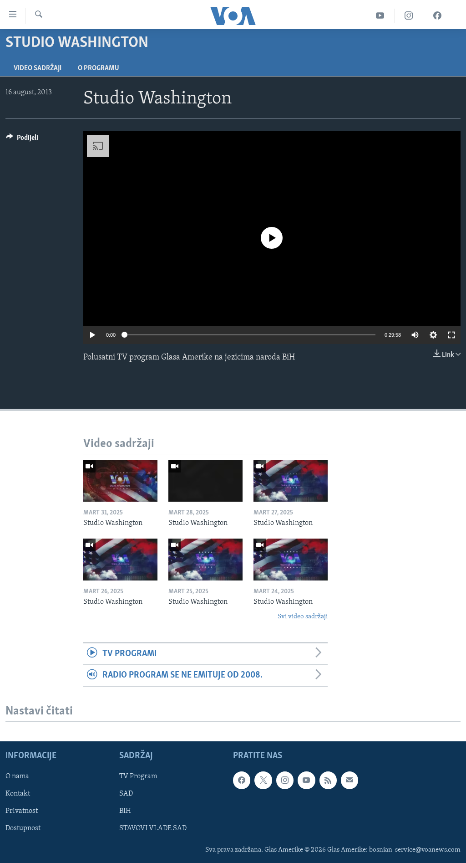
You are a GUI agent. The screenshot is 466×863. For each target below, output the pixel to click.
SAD (126, 793)
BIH (125, 811)
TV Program (138, 776)
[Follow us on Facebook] (241, 780)
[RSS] (328, 780)
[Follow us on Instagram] (285, 780)
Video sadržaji (37, 68)
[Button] (22, 140)
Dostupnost (23, 828)
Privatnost (21, 811)
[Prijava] (349, 780)
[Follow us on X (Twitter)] (263, 780)
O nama (17, 776)
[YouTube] (380, 16)
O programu (98, 68)
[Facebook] (437, 16)
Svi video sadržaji (303, 616)
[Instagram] (409, 16)
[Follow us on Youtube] (306, 780)
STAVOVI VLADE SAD (153, 828)
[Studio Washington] (120, 481)
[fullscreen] (451, 335)
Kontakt (17, 793)
